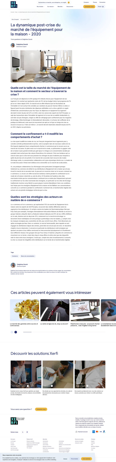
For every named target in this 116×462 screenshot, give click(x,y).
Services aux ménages (64, 450)
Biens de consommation (27, 256)
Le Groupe (13, 441)
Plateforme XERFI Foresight (33, 443)
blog (16, 12)
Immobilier (61, 441)
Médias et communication (65, 444)
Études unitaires (30, 441)
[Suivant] (15, 332)
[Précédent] (12, 332)
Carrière (12, 444)
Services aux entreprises (65, 448)
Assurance (45, 443)
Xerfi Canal (13, 446)
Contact (93, 443)
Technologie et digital (64, 451)
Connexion (102, 2)
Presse (95, 2)
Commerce (15, 256)
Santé (60, 446)
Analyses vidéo (78, 443)
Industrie (61, 443)
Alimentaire (45, 441)
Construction (46, 451)
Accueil (12, 12)
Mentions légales (95, 446)
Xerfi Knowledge (14, 450)
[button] (41, 7)
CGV (92, 450)
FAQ (92, 444)
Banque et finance (47, 446)
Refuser (65, 458)
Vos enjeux (29, 447)
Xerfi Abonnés (14, 448)
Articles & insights (79, 441)
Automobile (45, 444)
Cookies (93, 448)
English (92, 441)
